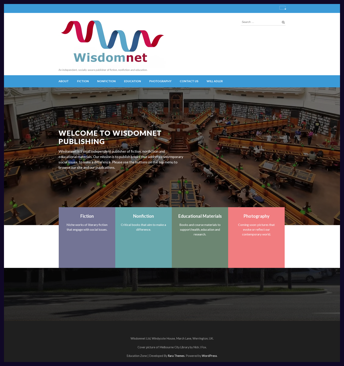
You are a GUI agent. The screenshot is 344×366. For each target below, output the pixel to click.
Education (132, 81)
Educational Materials (200, 216)
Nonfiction (106, 81)
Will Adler (215, 81)
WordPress (209, 355)
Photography (160, 81)
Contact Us (189, 81)
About (64, 81)
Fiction (83, 81)
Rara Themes (176, 355)
